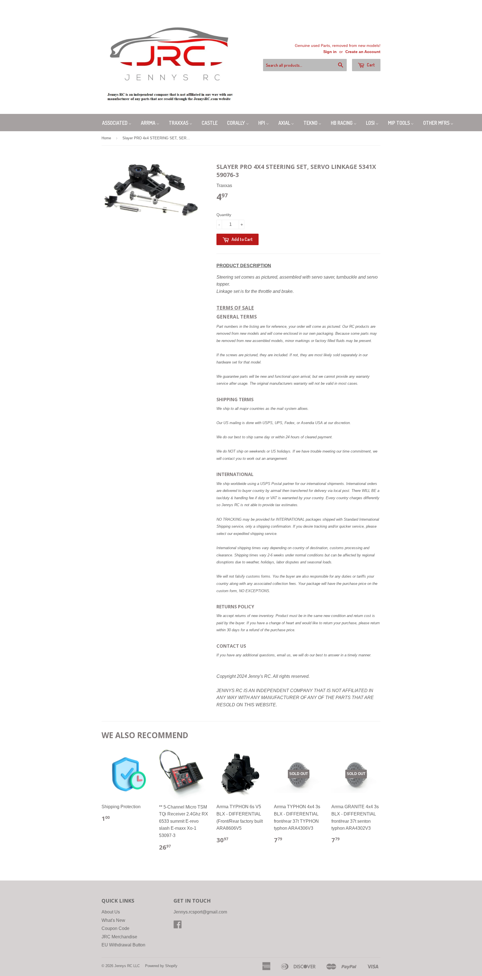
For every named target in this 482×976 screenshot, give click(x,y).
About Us (111, 912)
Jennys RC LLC (127, 966)
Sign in (330, 52)
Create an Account (362, 52)
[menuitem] (116, 122)
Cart (370, 65)
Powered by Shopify (161, 966)
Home (106, 138)
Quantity (223, 214)
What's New (113, 920)
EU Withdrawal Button (123, 944)
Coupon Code (115, 928)
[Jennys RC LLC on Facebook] (177, 926)
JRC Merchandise (119, 936)
